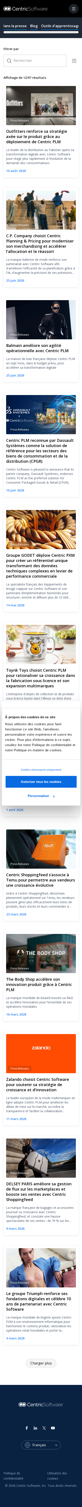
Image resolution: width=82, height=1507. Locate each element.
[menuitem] (21, 1476)
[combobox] (46, 1445)
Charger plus (41, 1363)
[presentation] (41, 27)
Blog (34, 26)
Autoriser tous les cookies (41, 782)
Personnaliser (38, 796)
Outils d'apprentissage (60, 26)
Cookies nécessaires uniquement (41, 769)
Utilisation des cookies (57, 1475)
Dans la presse (14, 26)
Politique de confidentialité (13, 1475)
